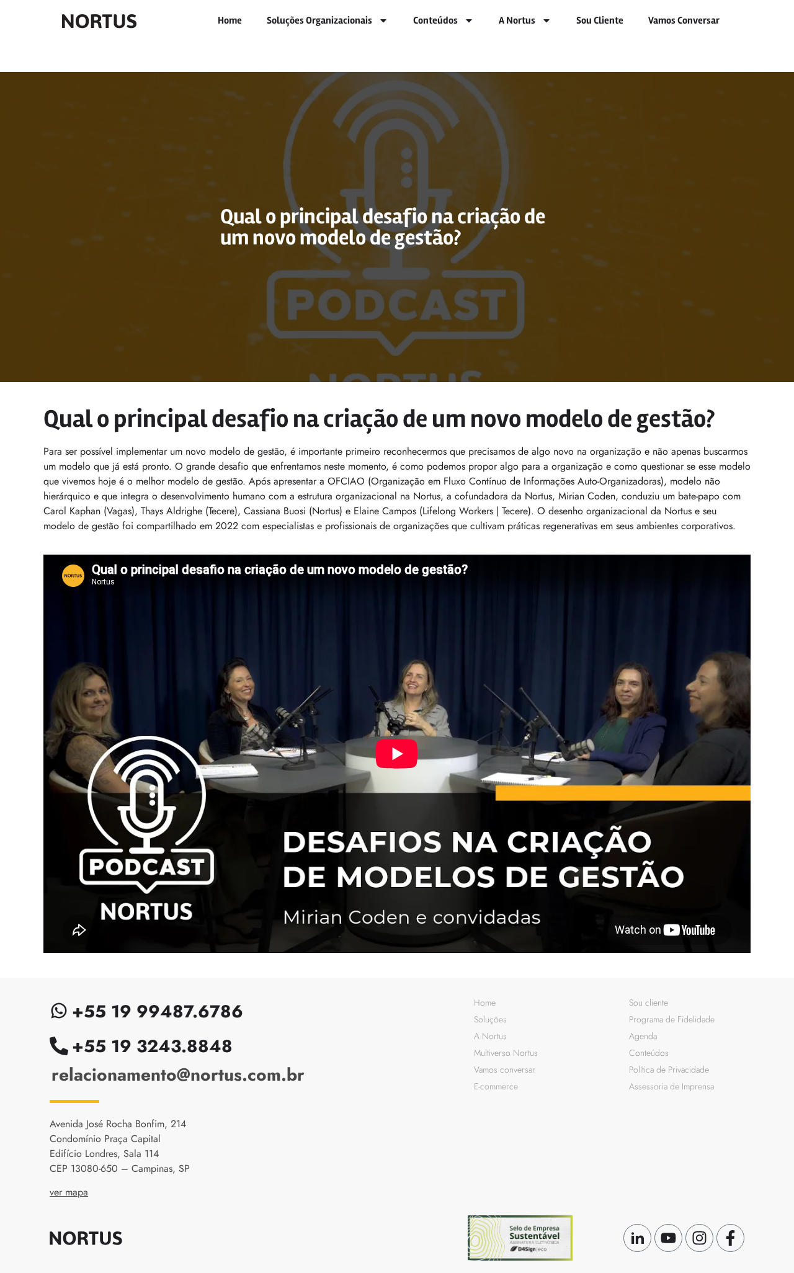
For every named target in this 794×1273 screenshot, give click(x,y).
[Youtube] (668, 1238)
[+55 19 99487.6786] (59, 1010)
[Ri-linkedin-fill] (637, 1238)
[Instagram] (699, 1238)
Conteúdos (435, 20)
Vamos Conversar (684, 20)
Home (230, 20)
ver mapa (69, 1192)
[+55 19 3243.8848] (59, 1046)
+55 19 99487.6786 (157, 1011)
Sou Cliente (599, 20)
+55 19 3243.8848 (152, 1046)
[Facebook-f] (730, 1238)
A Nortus (517, 20)
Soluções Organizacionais (319, 20)
